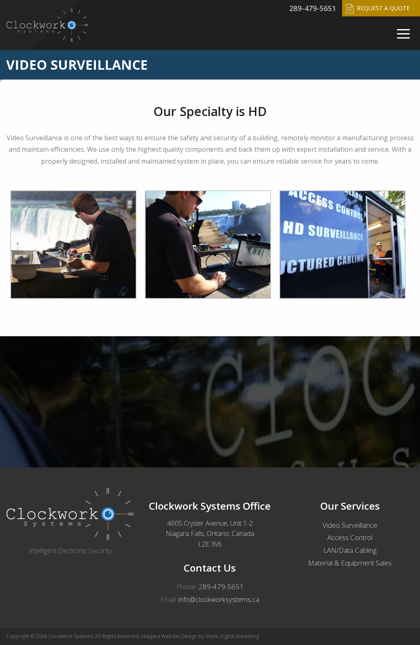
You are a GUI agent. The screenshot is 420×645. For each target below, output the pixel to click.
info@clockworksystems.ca (218, 599)
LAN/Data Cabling (350, 550)
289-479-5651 (312, 8)
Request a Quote (383, 8)
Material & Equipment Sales (350, 563)
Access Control (349, 537)
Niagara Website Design (169, 636)
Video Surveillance (349, 525)
